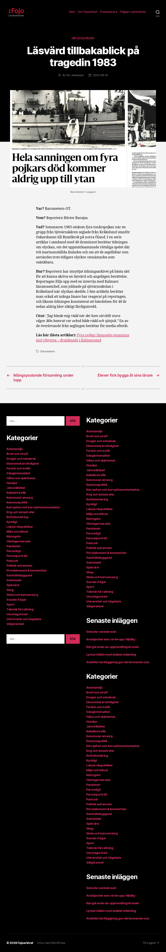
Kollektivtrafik (16, 492)
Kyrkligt (11, 522)
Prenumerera (108, 11)
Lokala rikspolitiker (19, 526)
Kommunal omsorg (19, 497)
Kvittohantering (17, 517)
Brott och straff (17, 454)
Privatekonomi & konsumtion (26, 570)
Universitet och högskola (23, 619)
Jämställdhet (15, 488)
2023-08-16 (100, 75)
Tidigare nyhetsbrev (133, 11)
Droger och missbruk (21, 458)
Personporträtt (16, 556)
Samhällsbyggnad (19, 575)
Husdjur (12, 483)
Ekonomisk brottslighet (22, 463)
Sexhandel (13, 580)
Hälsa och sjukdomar (21, 478)
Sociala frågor (16, 599)
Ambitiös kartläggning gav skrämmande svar (118, 662)
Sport (10, 604)
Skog (10, 590)
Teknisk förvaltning (20, 609)
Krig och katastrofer (20, 512)
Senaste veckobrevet (101, 631)
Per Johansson (75, 75)
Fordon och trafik (18, 468)
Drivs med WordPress (51, 943)
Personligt (13, 551)
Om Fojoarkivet (87, 11)
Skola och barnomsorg (22, 594)
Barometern (48, 351)
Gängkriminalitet (18, 473)
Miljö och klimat (17, 531)
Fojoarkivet (25, 943)
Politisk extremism (19, 565)
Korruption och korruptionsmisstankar (33, 507)
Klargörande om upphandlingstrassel (112, 647)
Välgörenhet (15, 624)
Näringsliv (13, 536)
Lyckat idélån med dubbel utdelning (111, 654)
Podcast (12, 560)
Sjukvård (12, 585)
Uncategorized (83, 38)
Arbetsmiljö (14, 449)
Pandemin (13, 546)
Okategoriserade (18, 541)
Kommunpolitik (17, 502)
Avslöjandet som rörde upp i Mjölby (111, 639)
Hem (72, 11)
